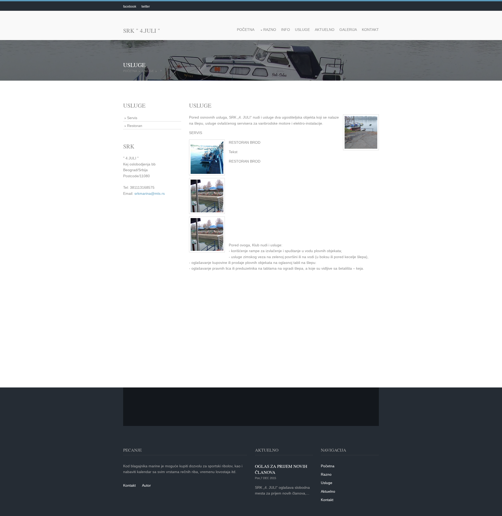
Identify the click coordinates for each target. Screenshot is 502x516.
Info (285, 29)
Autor (146, 485)
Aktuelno (324, 29)
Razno (269, 29)
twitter (145, 6)
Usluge (302, 29)
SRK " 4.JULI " (141, 30)
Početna (245, 29)
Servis (132, 118)
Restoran (134, 126)
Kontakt (370, 29)
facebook (129, 6)
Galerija (348, 29)
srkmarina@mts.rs (149, 193)
